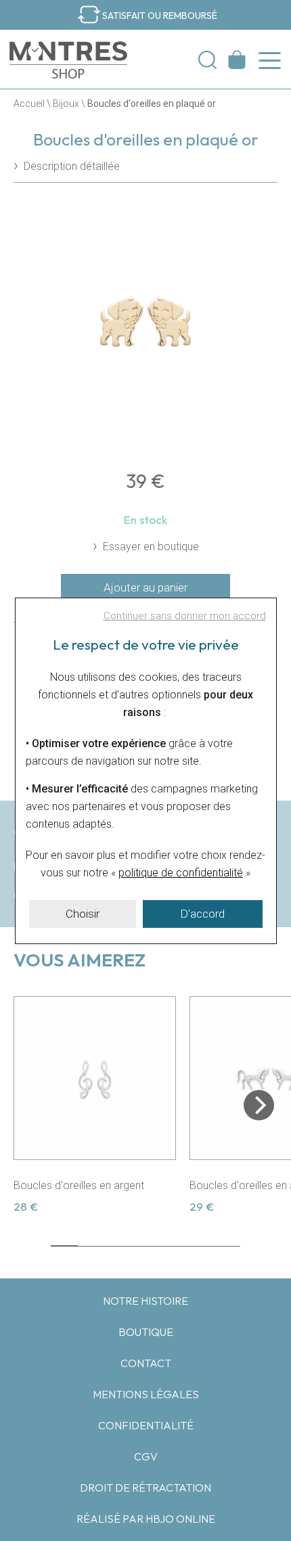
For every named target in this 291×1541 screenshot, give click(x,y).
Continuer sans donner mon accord (185, 616)
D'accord (202, 913)
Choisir (82, 913)
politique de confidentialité (180, 872)
